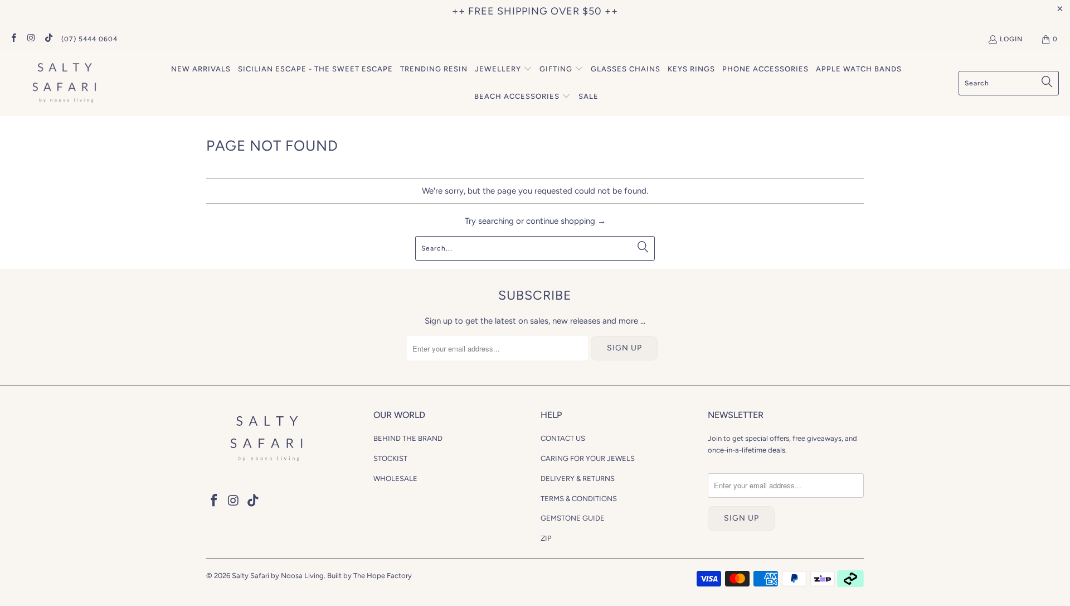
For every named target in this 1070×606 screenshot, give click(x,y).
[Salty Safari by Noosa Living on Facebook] (13, 39)
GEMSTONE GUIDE (573, 518)
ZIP (546, 538)
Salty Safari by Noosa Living (278, 575)
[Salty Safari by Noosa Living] (62, 83)
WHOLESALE (395, 478)
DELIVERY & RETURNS (578, 478)
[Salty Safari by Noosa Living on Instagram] (30, 39)
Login (1011, 39)
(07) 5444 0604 (89, 39)
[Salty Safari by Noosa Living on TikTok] (48, 39)
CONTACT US (563, 438)
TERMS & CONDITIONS (579, 498)
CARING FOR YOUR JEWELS (588, 458)
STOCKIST (390, 458)
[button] (503, 69)
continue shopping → (566, 221)
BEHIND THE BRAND (407, 438)
